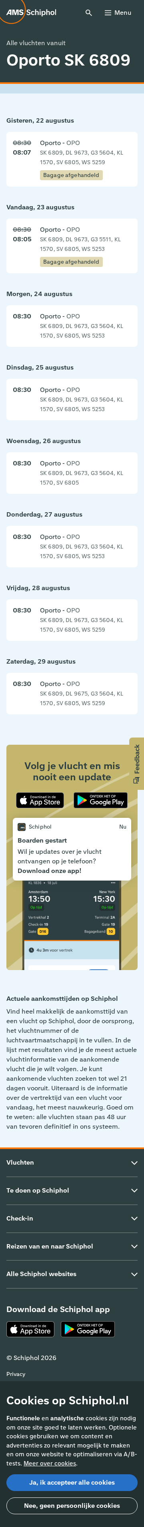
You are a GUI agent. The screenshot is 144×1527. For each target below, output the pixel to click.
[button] (136, 764)
